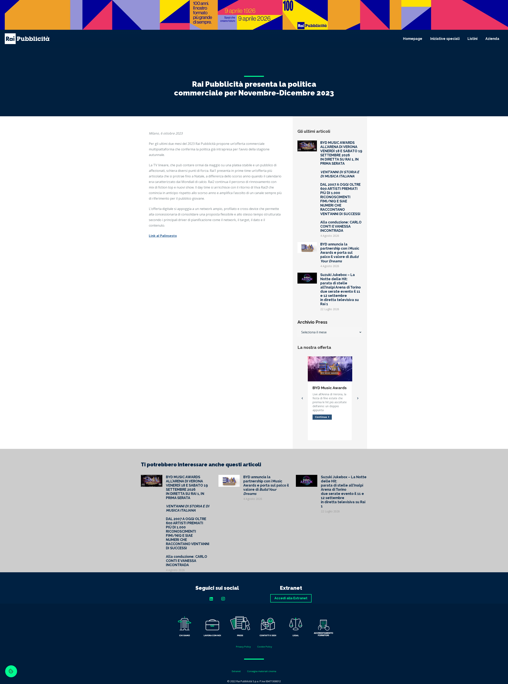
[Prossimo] (357, 398)
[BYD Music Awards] (330, 359)
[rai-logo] (27, 38)
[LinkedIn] (211, 599)
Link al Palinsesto (163, 236)
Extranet (236, 671)
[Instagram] (223, 599)
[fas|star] (184, 627)
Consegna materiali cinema (261, 671)
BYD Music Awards (330, 388)
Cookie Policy (264, 646)
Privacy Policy (243, 646)
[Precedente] (302, 398)
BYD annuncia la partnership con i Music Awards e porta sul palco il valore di (339, 252)
